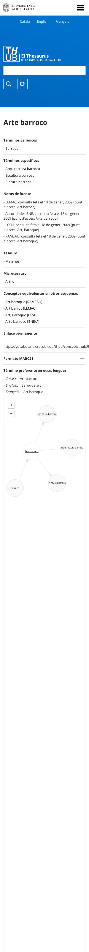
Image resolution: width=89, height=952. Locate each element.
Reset (22, 84)
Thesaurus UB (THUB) (32, 54)
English (43, 21)
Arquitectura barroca (22, 168)
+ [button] (11, 405)
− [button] (11, 413)
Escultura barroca (20, 175)
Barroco (12, 148)
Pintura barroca (18, 181)
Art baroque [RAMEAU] (23, 301)
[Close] (80, 8)
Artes (9, 281)
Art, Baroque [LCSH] (21, 315)
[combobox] (44, 70)
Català (25, 21)
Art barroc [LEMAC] (20, 308)
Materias (12, 261)
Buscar (8, 84)
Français (62, 21)
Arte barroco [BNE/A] (22, 321)
